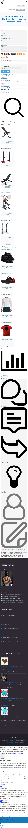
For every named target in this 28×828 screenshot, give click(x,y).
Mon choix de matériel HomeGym (10, 628)
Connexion (11, 9)
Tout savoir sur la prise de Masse (10, 620)
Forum (2, 32)
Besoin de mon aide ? (5, 38)
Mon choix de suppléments (9, 633)
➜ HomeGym (22, 2)
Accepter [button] (14, 753)
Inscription (20, 9)
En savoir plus (20, 753)
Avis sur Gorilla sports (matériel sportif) (10, 81)
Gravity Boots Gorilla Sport (7, 74)
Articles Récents (4, 33)
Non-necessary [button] (3, 800)
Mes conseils (4, 37)
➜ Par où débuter (14, 2)
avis (8, 86)
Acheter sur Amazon (8, 266)
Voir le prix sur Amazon (8, 141)
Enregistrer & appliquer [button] (5, 816)
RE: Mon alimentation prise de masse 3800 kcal (12, 698)
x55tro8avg (15, 521)
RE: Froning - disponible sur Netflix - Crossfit (11, 682)
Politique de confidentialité (12, 742)
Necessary (4, 786)
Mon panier (21, 6)
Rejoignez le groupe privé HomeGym (11, 637)
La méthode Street (12, 740)
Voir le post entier (5, 80)
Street (3, 83)
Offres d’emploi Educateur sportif (10, 641)
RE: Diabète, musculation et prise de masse (11, 666)
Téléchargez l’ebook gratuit (9, 615)
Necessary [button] (2, 784)
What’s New (3, 35)
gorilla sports (4, 78)
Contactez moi (6, 646)
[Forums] (1, 45)
